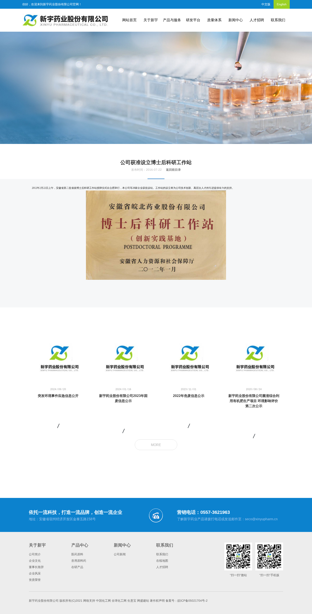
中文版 (265, 4)
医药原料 (77, 554)
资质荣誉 (35, 579)
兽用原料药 (78, 560)
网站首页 (129, 20)
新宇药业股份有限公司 (58, 4)
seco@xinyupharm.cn (261, 519)
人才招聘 (257, 20)
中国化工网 (103, 600)
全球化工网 (119, 600)
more (156, 445)
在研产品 (77, 567)
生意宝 (131, 600)
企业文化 (35, 560)
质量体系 (214, 20)
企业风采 (35, 573)
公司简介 (35, 554)
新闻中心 (235, 20)
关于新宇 (150, 20)
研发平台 (193, 20)
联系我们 (278, 20)
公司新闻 (120, 554)
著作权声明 (157, 600)
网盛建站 (143, 600)
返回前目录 (173, 169)
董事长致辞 (36, 567)
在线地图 (162, 560)
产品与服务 (172, 20)
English (282, 4)
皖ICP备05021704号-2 (192, 600)
